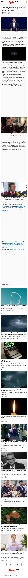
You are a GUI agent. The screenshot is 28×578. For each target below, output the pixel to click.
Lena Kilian (7, 12)
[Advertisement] (14, 101)
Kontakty (8, 573)
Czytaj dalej (14, 564)
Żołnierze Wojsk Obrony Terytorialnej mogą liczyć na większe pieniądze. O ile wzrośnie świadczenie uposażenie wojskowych (13, 208)
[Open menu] (2, 2)
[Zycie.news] (14, 2)
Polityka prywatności (17, 573)
